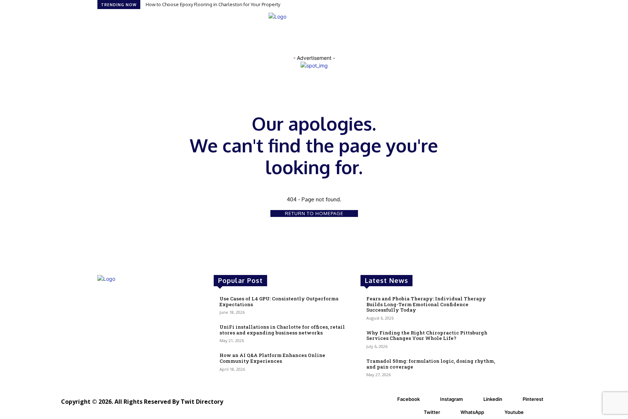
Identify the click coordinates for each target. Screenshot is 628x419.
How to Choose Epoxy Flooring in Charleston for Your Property (213, 4)
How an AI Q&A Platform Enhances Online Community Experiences (272, 358)
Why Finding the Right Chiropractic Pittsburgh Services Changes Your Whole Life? (426, 335)
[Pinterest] (513, 399)
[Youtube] (495, 412)
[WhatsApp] (451, 412)
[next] (528, 4)
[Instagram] (431, 399)
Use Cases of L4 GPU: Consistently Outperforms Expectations (279, 301)
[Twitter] (414, 412)
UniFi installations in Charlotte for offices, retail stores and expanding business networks (282, 330)
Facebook (408, 399)
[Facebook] (388, 399)
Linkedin (492, 399)
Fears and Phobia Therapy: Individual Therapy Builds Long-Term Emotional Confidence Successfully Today (426, 304)
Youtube (514, 412)
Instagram (451, 399)
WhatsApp (472, 412)
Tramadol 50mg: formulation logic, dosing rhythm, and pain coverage (430, 364)
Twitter (432, 412)
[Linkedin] (474, 399)
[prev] (524, 4)
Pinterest (533, 399)
